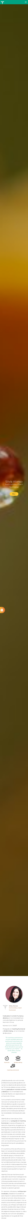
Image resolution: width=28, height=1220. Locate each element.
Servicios (26, 2)
